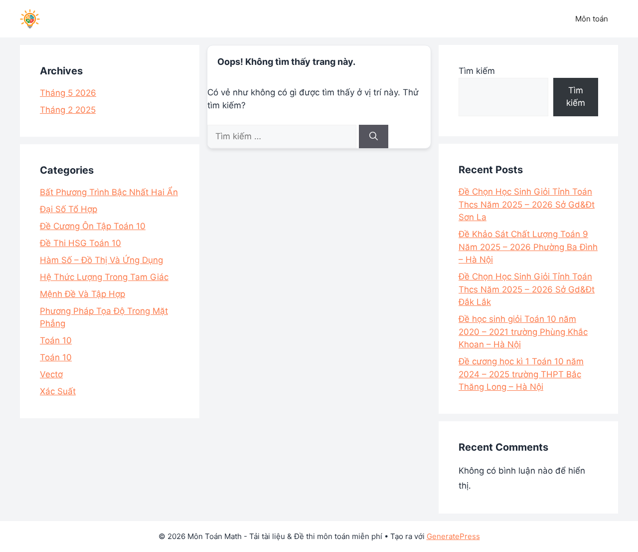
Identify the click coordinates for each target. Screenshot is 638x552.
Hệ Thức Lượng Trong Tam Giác (104, 277)
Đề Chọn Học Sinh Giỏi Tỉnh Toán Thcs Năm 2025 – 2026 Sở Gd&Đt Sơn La (527, 204)
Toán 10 (56, 340)
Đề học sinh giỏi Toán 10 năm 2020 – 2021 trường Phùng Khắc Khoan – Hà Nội (523, 331)
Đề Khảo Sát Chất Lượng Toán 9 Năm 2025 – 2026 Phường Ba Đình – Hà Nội (528, 247)
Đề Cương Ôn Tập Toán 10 (93, 226)
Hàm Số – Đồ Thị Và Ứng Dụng (101, 260)
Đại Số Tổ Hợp (68, 209)
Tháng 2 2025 (68, 110)
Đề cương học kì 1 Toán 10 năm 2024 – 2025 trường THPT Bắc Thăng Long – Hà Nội (521, 374)
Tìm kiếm (477, 71)
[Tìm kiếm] (373, 137)
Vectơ (51, 374)
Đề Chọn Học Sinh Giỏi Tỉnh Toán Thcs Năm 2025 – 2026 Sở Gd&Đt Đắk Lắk (527, 289)
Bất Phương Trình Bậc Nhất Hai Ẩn (109, 192)
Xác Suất (58, 391)
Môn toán (591, 18)
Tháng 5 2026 (68, 93)
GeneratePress (453, 536)
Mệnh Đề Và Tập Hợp (82, 294)
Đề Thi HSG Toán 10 (80, 243)
